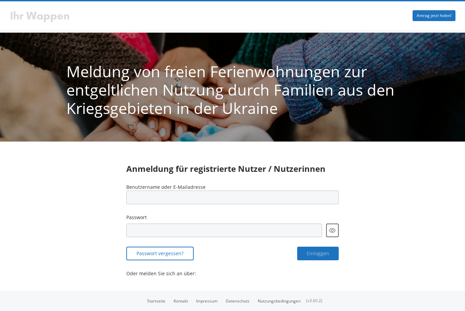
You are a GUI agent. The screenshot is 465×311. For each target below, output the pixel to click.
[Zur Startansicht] (169, 15)
